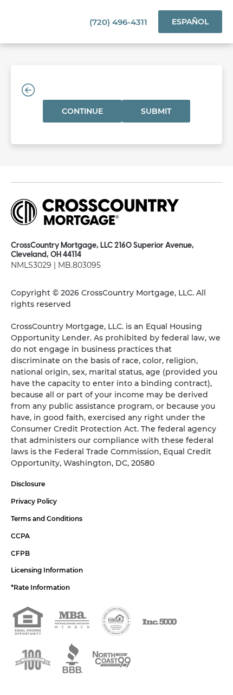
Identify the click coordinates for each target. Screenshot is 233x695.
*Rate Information (40, 587)
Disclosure (28, 484)
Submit (156, 111)
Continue (82, 111)
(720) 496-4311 (118, 22)
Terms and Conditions (46, 518)
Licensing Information (47, 570)
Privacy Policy (34, 501)
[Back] (28, 89)
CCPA (20, 536)
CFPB (20, 553)
